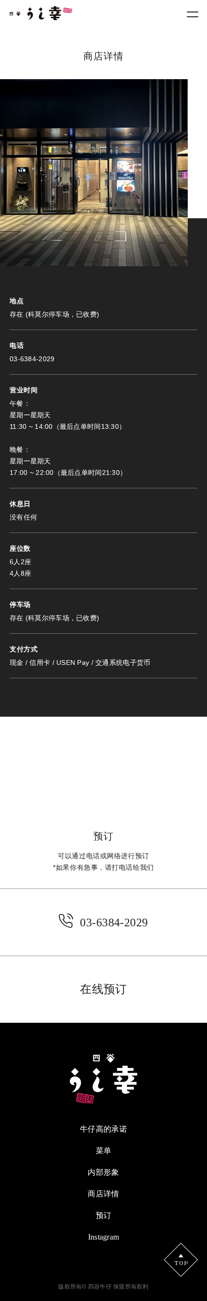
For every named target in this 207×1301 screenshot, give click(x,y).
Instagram (103, 1237)
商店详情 (103, 1194)
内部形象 (103, 1172)
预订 (104, 1215)
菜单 (104, 1151)
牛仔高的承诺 (103, 1129)
